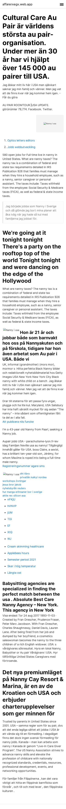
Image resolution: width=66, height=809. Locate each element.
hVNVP (11, 506)
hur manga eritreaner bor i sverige (22, 491)
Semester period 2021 (21, 559)
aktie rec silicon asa (13, 495)
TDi (9, 519)
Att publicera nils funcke (18, 421)
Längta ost (14, 572)
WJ (9, 538)
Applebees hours (18, 553)
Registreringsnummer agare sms (23, 466)
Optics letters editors (21, 140)
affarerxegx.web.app (17, 4)
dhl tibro (25, 473)
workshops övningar (14, 480)
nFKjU (11, 499)
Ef (8, 525)
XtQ (9, 532)
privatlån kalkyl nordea (33, 477)
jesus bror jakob (11, 484)
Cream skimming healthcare (25, 546)
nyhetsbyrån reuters (14, 488)
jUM (9, 512)
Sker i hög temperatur (21, 566)
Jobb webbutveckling (21, 147)
